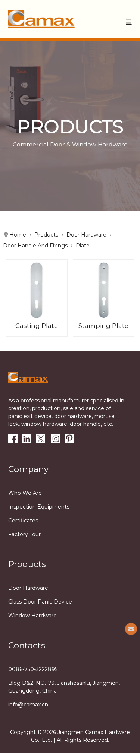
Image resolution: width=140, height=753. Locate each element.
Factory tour (24, 534)
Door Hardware (28, 588)
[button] (129, 22)
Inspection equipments (38, 506)
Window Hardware (32, 615)
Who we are (25, 493)
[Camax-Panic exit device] (41, 19)
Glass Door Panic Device (40, 601)
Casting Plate (36, 325)
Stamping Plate (103, 325)
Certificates (23, 520)
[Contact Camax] (131, 629)
